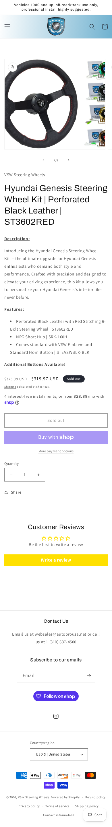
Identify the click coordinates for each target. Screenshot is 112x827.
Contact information (58, 815)
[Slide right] (68, 160)
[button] (7, 26)
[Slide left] (43, 160)
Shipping (10, 387)
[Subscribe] (88, 675)
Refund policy (95, 797)
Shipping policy (87, 806)
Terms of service (57, 806)
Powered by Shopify (65, 797)
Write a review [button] (56, 560)
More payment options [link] (56, 451)
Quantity (11, 463)
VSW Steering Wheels (34, 797)
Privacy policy (29, 806)
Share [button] (16, 492)
